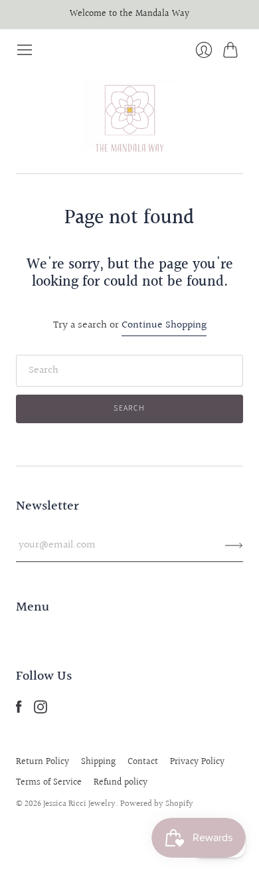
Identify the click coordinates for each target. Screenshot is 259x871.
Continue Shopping (164, 326)
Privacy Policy (197, 762)
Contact (143, 762)
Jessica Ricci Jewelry (79, 804)
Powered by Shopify (156, 804)
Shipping (98, 762)
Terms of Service (49, 782)
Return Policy (42, 762)
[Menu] (25, 50)
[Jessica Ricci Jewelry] (129, 116)
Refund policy (120, 782)
